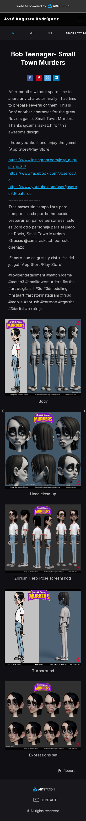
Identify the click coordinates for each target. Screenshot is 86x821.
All (13, 33)
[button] (66, 770)
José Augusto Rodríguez (31, 19)
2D (31, 33)
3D (50, 33)
